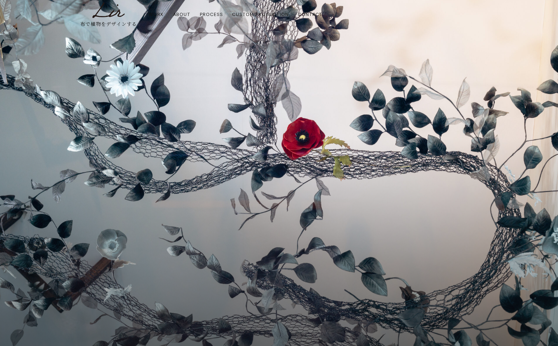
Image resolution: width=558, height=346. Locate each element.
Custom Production (260, 14)
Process (211, 14)
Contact (310, 14)
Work (156, 14)
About (182, 14)
